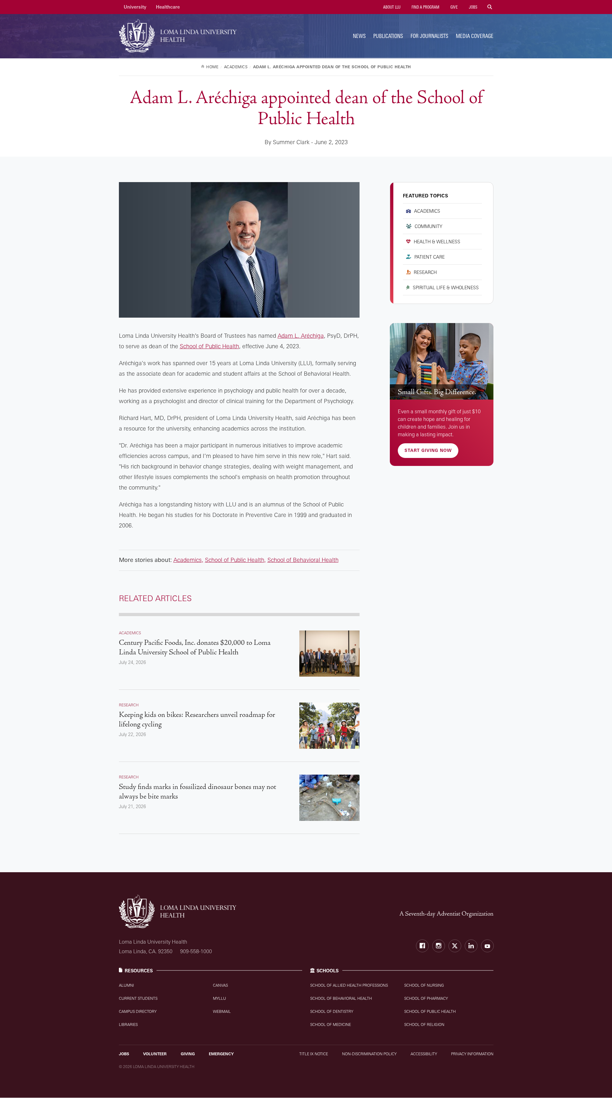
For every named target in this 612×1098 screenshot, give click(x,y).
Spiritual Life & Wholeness (446, 287)
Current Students (138, 998)
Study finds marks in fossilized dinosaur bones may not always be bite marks (197, 791)
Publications (388, 36)
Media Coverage (474, 36)
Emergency (221, 1053)
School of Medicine (330, 1024)
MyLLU (219, 998)
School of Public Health (209, 346)
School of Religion (424, 1024)
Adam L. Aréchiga (301, 335)
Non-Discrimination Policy (369, 1053)
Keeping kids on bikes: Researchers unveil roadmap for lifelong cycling (197, 719)
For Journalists (429, 36)
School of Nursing (424, 985)
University (135, 7)
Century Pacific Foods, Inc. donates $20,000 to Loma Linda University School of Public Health (195, 647)
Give (453, 7)
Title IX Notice (313, 1053)
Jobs (472, 7)
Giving (188, 1053)
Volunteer (155, 1053)
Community (428, 226)
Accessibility (424, 1053)
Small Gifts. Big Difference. (437, 391)
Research (425, 272)
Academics (187, 559)
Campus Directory (138, 1011)
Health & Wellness (437, 241)
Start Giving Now (428, 450)
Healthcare (168, 7)
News (359, 36)
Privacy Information (472, 1053)
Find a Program (425, 7)
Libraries (128, 1024)
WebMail (222, 1011)
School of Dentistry (331, 1011)
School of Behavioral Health (303, 559)
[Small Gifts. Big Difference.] (441, 361)
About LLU (391, 7)
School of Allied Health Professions (349, 985)
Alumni (126, 985)
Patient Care (429, 257)
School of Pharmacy (426, 998)
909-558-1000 (196, 951)
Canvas (220, 985)
